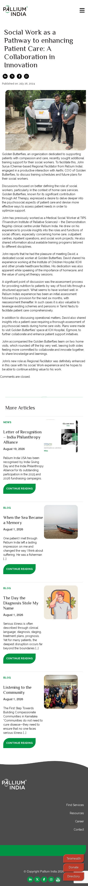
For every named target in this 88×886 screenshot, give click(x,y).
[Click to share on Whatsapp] (26, 76)
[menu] (82, 10)
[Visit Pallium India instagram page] (51, 879)
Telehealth (74, 858)
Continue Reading (19, 488)
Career (79, 821)
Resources (77, 813)
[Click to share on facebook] (19, 76)
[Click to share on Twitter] (12, 76)
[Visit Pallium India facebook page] (44, 879)
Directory (73, 876)
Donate (74, 867)
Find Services (75, 805)
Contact (79, 829)
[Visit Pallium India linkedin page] (30, 879)
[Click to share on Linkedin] (5, 76)
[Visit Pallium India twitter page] (37, 879)
